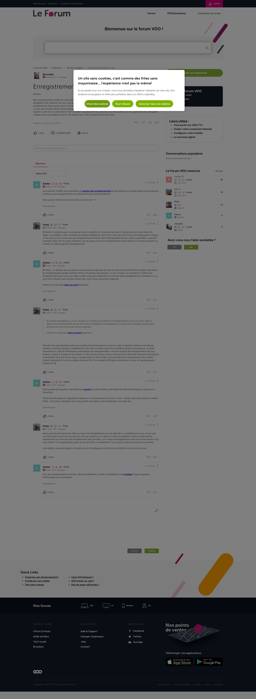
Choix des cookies (97, 103)
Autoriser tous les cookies (154, 103)
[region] (129, 90)
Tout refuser (122, 103)
